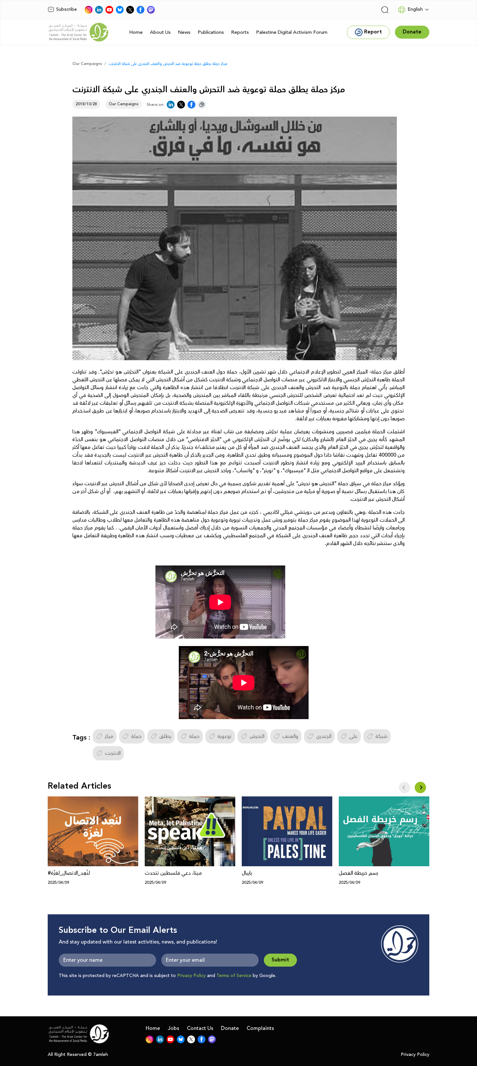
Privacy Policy (191, 975)
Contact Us (200, 1028)
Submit (280, 960)
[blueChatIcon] (120, 10)
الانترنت (113, 753)
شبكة (381, 736)
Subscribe (66, 9)
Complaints (260, 1028)
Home (136, 32)
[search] (385, 10)
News (184, 32)
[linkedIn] (99, 10)
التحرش (257, 736)
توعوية (224, 736)
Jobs (173, 1028)
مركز (109, 736)
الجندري (323, 736)
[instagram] (88, 10)
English (415, 9)
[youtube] (109, 10)
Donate (230, 1028)
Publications (211, 32)
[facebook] (140, 10)
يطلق (165, 736)
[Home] (78, 32)
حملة (136, 736)
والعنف (290, 736)
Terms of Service (233, 975)
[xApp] (130, 10)
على (353, 736)
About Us (160, 32)
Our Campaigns (87, 64)
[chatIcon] (151, 10)
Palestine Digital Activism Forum (291, 32)
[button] (420, 787)
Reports (240, 32)
